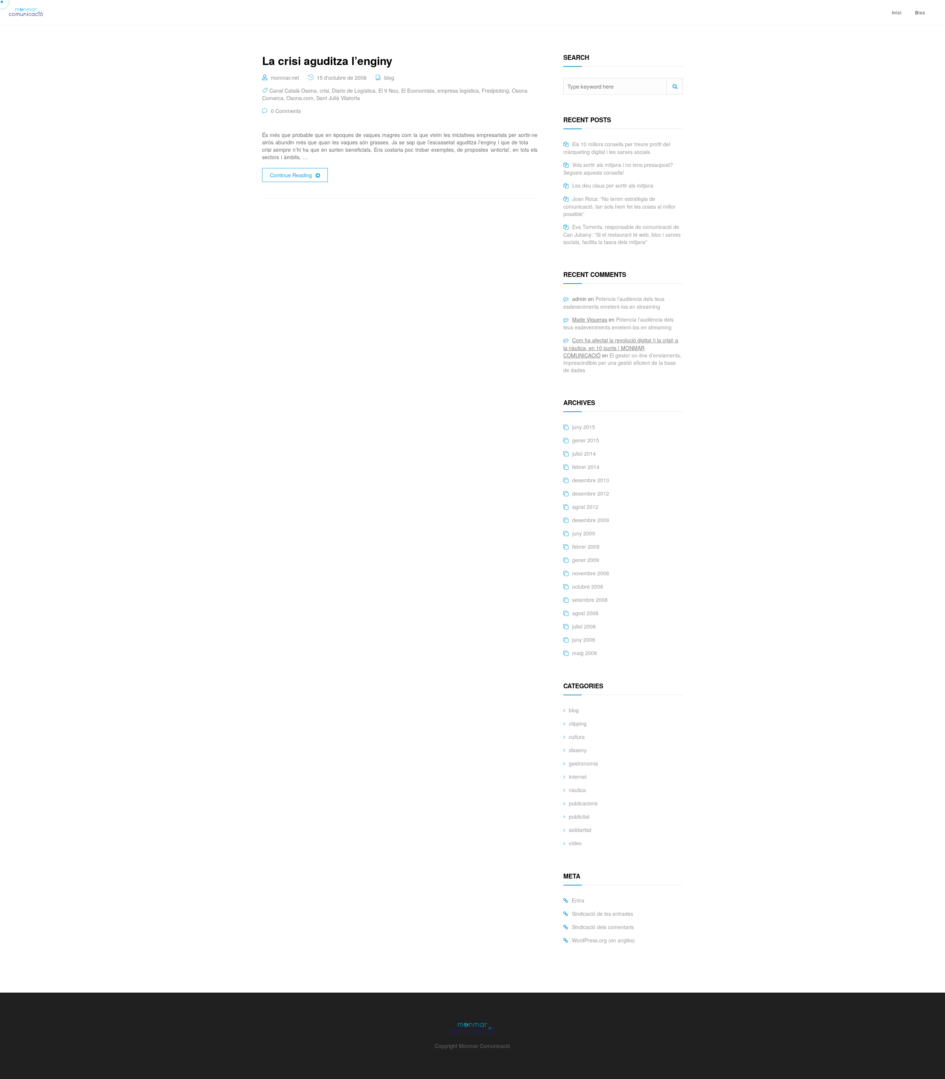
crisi (324, 90)
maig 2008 (584, 653)
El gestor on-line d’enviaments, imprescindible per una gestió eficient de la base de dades (622, 363)
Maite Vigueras (589, 319)
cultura (577, 736)
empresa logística (458, 90)
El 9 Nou (388, 90)
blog (389, 77)
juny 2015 (583, 427)
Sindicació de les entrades (602, 913)
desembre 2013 (590, 480)
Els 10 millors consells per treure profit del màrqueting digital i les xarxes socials (616, 147)
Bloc (920, 12)
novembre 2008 (590, 573)
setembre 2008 (590, 599)
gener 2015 (585, 440)
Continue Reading (291, 175)
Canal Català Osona (293, 90)
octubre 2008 (587, 586)
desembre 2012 (590, 493)
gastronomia (583, 763)
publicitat (579, 816)
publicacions (583, 803)
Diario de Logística (353, 90)
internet (578, 776)
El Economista (417, 90)
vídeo (575, 843)
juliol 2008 (584, 626)
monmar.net (285, 77)
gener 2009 (585, 560)
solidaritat (580, 829)
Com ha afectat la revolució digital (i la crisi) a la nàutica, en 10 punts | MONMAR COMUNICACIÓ (620, 347)
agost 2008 (585, 613)
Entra (578, 900)
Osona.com (299, 98)
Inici (897, 12)
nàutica (577, 790)
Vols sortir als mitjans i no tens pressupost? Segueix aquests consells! (618, 168)
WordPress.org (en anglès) (603, 940)
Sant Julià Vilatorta (338, 98)
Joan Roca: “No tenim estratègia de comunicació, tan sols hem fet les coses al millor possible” (619, 206)
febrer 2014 (585, 466)
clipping (578, 723)
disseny (578, 750)
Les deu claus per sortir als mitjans (612, 185)
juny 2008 (583, 639)
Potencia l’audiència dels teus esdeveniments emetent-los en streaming (613, 302)
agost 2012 (585, 506)
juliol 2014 (584, 453)
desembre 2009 (590, 520)
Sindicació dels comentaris (603, 927)
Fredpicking (495, 90)
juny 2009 (583, 533)
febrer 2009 (585, 546)
